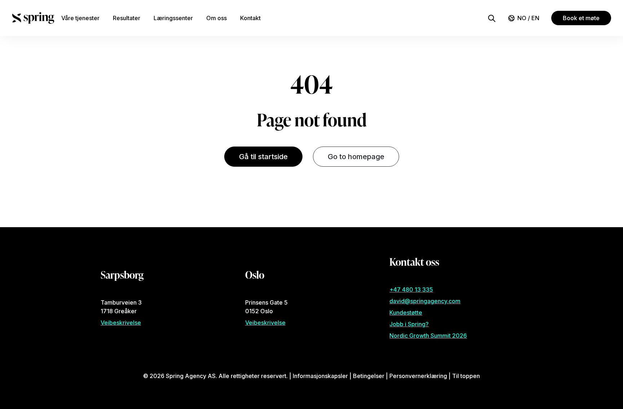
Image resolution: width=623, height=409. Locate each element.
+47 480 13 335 (411, 289)
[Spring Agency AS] (33, 18)
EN (535, 18)
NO (522, 18)
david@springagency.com (424, 301)
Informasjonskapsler (320, 375)
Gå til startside (263, 156)
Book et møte (581, 18)
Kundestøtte (405, 312)
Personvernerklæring (418, 375)
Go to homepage (356, 156)
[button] (491, 17)
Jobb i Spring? (409, 324)
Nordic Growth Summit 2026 (428, 335)
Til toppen (466, 375)
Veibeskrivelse (121, 322)
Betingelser (368, 375)
